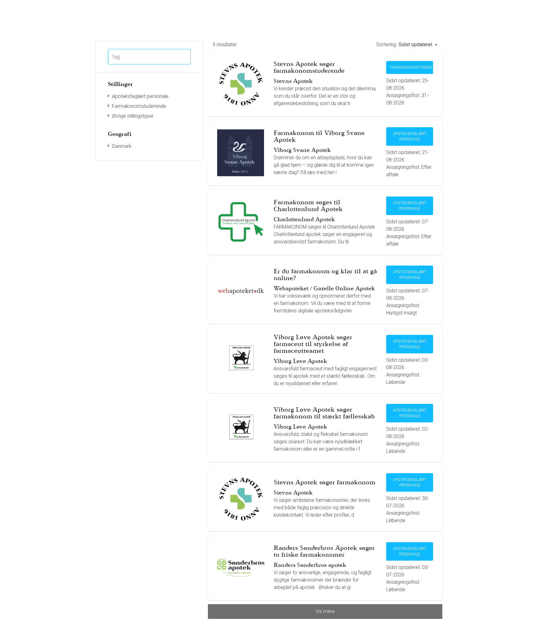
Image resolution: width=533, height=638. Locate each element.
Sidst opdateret (416, 44)
